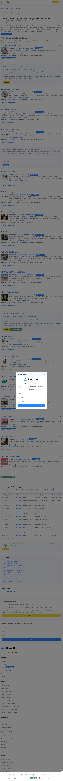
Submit (31, 406)
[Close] (45, 374)
